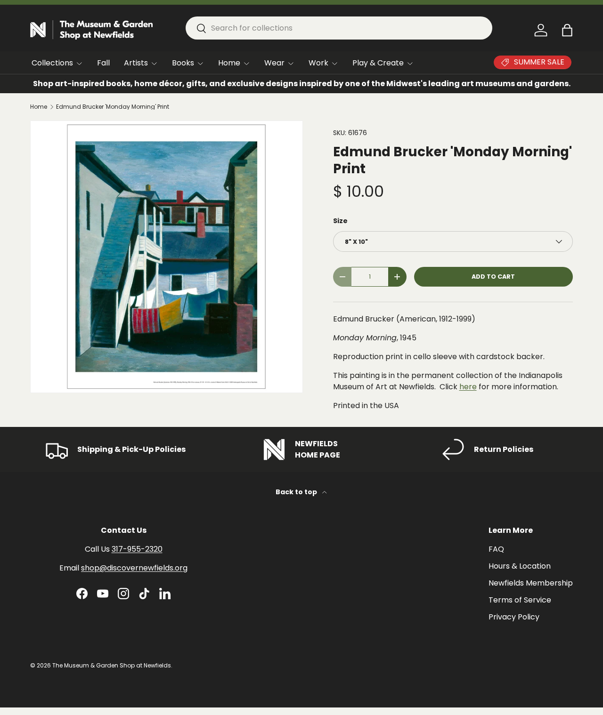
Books (183, 62)
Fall (103, 62)
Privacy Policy (514, 616)
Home (229, 62)
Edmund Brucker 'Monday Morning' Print (112, 107)
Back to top (297, 492)
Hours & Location (520, 566)
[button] (567, 30)
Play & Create (378, 62)
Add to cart (493, 277)
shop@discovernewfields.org (134, 567)
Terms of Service (520, 599)
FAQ (496, 549)
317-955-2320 (137, 549)
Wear (274, 62)
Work (318, 62)
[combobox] (339, 28)
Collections (52, 62)
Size (340, 220)
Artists (136, 62)
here (468, 386)
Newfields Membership (531, 583)
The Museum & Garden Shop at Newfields (111, 665)
